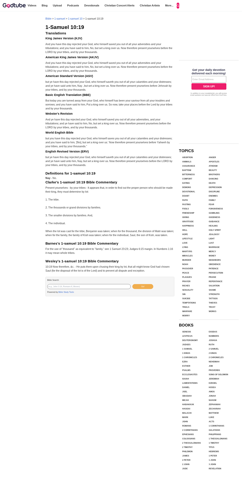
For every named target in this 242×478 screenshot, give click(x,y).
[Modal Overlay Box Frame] (209, 82)
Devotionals (91, 5)
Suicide (186, 298)
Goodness (214, 217)
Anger (212, 157)
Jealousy (214, 234)
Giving (185, 217)
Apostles (214, 162)
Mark (185, 417)
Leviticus (187, 336)
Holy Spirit (215, 230)
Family (212, 200)
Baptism (186, 170)
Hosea (212, 387)
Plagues (187, 277)
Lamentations (190, 383)
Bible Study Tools (66, 292)
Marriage (214, 247)
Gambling (214, 213)
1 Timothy (214, 443)
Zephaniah (214, 404)
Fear (211, 204)
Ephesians (188, 434)
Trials (185, 307)
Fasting (186, 204)
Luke (211, 417)
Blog (45, 5)
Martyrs (187, 251)
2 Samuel (214, 349)
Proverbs (214, 370)
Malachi (186, 413)
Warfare (187, 311)
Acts (211, 421)
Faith (185, 200)
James (185, 456)
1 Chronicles (189, 357)
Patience (213, 268)
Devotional (188, 191)
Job (211, 366)
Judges (186, 344)
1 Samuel (187, 349)
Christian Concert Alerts (119, 5)
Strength (214, 294)
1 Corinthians (216, 426)
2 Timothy (187, 447)
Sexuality (187, 290)
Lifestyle (187, 239)
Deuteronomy (190, 340)
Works (212, 311)
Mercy (212, 251)
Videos (32, 5)
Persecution (216, 273)
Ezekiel (213, 383)
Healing (213, 226)
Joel (184, 391)
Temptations (189, 303)
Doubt (185, 196)
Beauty (213, 170)
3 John (212, 464)
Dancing (213, 179)
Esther (186, 366)
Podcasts (73, 5)
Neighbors (215, 260)
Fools (185, 209)
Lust (211, 243)
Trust (212, 307)
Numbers (214, 336)
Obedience (215, 264)
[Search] (178, 6)
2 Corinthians (190, 430)
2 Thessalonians (191, 443)
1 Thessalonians (218, 439)
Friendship (188, 213)
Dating (186, 183)
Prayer (186, 281)
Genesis (186, 332)
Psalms (186, 370)
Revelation (215, 468)
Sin (184, 294)
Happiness (188, 226)
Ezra (185, 362)
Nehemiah (214, 362)
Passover (187, 268)
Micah (185, 400)
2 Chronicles (216, 357)
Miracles (187, 256)
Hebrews (214, 451)
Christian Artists (150, 5)
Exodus (213, 332)
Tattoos (213, 298)
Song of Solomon (218, 374)
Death (212, 183)
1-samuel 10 (75, 18)
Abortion (187, 157)
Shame (212, 290)
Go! (142, 286)
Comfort (187, 179)
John (185, 421)
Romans (186, 426)
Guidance (214, 221)
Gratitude (188, 221)
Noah (185, 264)
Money (212, 256)
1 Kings (186, 353)
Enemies (213, 196)
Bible (48, 18)
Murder (186, 260)
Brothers (214, 174)
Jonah (212, 396)
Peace (185, 273)
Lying (185, 247)
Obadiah (187, 396)
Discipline (214, 191)
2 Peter (186, 460)
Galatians (214, 430)
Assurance (188, 166)
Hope (185, 234)
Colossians (188, 439)
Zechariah (215, 409)
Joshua (213, 340)
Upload (57, 5)
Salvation (214, 286)
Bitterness (188, 174)
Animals (186, 162)
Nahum (212, 400)
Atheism (213, 166)
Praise (212, 277)
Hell (184, 230)
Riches (186, 286)
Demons (186, 187)
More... (169, 5)
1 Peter (213, 456)
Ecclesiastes (189, 374)
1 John (212, 460)
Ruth (211, 344)
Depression (215, 187)
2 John (185, 464)
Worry (186, 315)
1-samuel (59, 18)
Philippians (215, 434)
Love (185, 243)
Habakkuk (188, 404)
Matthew (214, 413)
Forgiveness (216, 209)
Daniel (186, 387)
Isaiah (185, 379)
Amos (212, 391)
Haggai (186, 409)
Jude (185, 468)
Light (212, 239)
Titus (211, 447)
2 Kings (213, 353)
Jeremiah (214, 379)
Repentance (215, 281)
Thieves (213, 303)
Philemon (187, 451)
